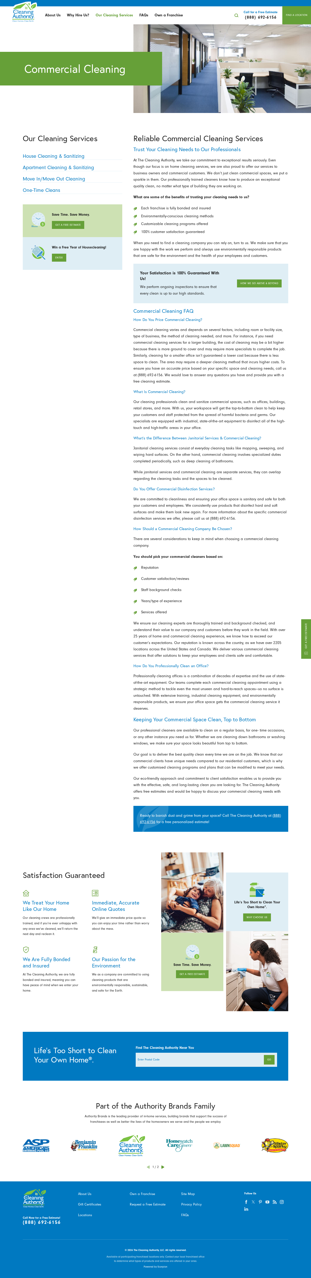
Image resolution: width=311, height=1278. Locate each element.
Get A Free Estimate (306, 636)
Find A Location (297, 15)
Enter (59, 257)
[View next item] (163, 1167)
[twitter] (253, 1202)
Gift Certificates (89, 1204)
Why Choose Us (257, 917)
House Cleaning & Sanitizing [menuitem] (53, 156)
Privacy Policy (191, 1204)
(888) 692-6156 (42, 1222)
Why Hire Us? (78, 15)
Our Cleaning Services (114, 15)
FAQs (143, 15)
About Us (53, 15)
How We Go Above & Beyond (259, 283)
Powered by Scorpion (155, 1266)
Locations (85, 1215)
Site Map (188, 1194)
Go (269, 1059)
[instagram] (281, 1202)
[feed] (274, 1202)
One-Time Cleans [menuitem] (41, 190)
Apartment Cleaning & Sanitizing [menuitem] (58, 167)
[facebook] (246, 1202)
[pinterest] (260, 1202)
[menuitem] (53, 15)
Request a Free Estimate (148, 1204)
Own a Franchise (169, 15)
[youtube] (267, 1202)
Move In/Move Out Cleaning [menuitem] (54, 179)
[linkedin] (246, 1209)
